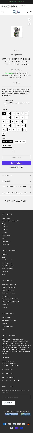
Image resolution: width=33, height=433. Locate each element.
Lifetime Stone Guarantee (14, 187)
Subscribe (8, 403)
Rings (3, 224)
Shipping (4, 323)
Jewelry (4, 238)
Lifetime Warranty (7, 326)
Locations (5, 307)
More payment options (16, 167)
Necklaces (5, 227)
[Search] (27, 12)
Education (5, 304)
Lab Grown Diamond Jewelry (10, 221)
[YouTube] (14, 380)
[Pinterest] (10, 380)
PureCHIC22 (5, 244)
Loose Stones (6, 235)
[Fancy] (18, 380)
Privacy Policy (6, 317)
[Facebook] (2, 380)
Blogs (3, 257)
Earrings (4, 232)
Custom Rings (6, 241)
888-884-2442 (17, 5)
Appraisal (5, 271)
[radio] (4, 113)
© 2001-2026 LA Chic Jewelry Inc (16, 411)
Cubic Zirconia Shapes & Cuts (10, 302)
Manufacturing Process (9, 284)
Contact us (5, 357)
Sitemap (4, 274)
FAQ (3, 329)
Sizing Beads (6, 296)
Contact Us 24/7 (6, 5)
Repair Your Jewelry (8, 266)
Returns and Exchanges (9, 320)
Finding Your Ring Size (8, 293)
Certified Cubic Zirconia (9, 260)
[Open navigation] (2, 12)
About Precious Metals (8, 287)
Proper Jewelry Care (8, 290)
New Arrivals (6, 218)
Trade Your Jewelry (7, 268)
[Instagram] (6, 380)
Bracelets (5, 229)
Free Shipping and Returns (14, 193)
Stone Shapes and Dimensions (11, 299)
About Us (4, 254)
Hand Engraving (7, 263)
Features (6, 181)
